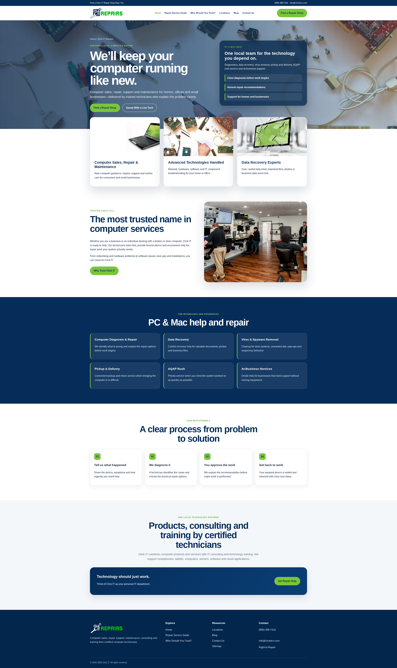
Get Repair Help (287, 581)
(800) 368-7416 (281, 3)
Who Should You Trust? (203, 13)
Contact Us (248, 13)
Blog (236, 13)
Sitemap (216, 646)
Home (158, 13)
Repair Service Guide (176, 13)
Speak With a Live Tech (139, 107)
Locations (224, 13)
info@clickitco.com (298, 3)
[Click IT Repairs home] (111, 13)
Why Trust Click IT (104, 270)
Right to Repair (267, 647)
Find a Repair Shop (292, 13)
